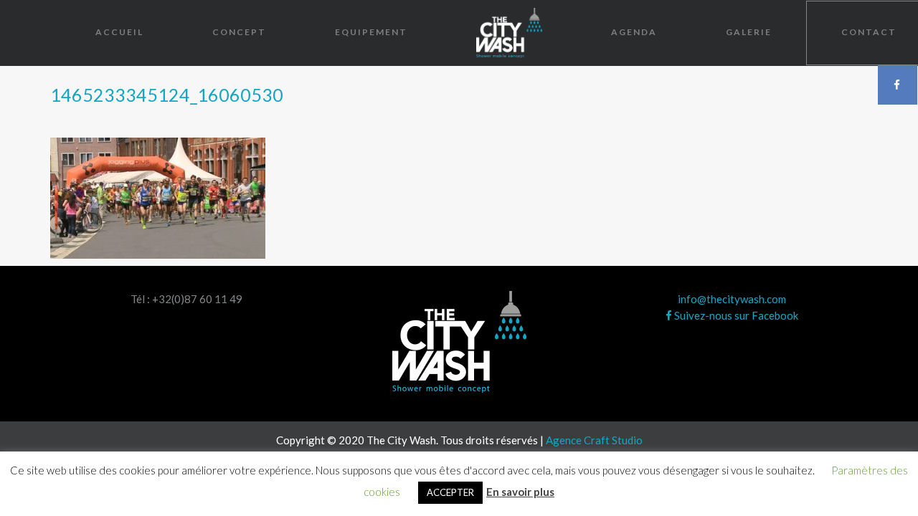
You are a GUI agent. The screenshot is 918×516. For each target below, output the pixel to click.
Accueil (119, 32)
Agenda (634, 32)
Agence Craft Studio (594, 440)
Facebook (897, 84)
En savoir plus (520, 491)
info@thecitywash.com (732, 298)
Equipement (371, 32)
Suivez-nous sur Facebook (735, 315)
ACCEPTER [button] (450, 492)
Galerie (749, 32)
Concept (239, 32)
